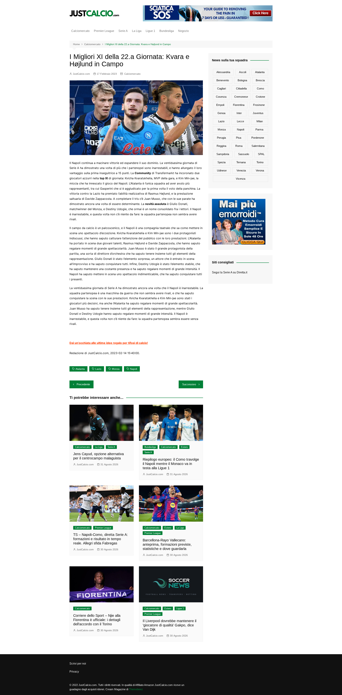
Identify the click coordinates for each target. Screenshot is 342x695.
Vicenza (240, 178)
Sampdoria (222, 154)
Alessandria (223, 72)
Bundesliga (166, 30)
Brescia (260, 80)
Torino (259, 162)
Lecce (240, 121)
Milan (259, 121)
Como (260, 88)
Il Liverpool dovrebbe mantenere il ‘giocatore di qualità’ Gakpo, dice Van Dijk (169, 625)
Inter (239, 113)
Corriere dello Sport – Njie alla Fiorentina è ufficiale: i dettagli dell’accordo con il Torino (96, 620)
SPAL (261, 154)
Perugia (221, 137)
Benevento (222, 80)
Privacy (74, 671)
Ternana (241, 162)
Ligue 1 (150, 30)
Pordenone (257, 137)
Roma (238, 145)
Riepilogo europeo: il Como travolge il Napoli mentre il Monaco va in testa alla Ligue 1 (171, 463)
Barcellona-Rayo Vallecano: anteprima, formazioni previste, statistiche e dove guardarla (167, 544)
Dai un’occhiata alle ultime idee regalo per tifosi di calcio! (108, 343)
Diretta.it (242, 272)
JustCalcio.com (81, 73)
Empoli (220, 104)
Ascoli (242, 72)
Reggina (221, 145)
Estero (184, 447)
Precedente (83, 384)
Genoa (221, 113)
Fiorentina (238, 104)
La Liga (136, 30)
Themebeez (136, 689)
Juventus (258, 113)
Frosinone (259, 104)
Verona (260, 170)
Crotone (260, 96)
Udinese (222, 170)
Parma (259, 129)
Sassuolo (243, 154)
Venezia (241, 170)
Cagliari (221, 88)
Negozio (183, 30)
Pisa (238, 137)
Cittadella (241, 88)
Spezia (221, 162)
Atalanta (80, 368)
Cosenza (221, 96)
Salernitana (258, 145)
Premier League (104, 30)
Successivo (189, 384)
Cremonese (241, 96)
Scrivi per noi (77, 663)
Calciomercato (80, 30)
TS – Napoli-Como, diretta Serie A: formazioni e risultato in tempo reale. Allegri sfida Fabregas (100, 539)
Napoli (133, 368)
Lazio (98, 368)
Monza (116, 368)
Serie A (123, 30)
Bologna (242, 80)
